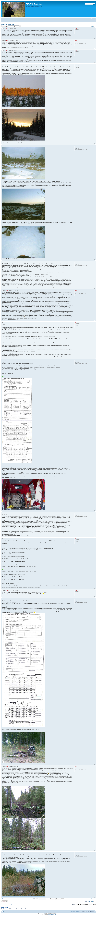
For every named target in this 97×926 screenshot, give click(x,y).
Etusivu (4, 911)
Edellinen (3, 898)
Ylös (94, 38)
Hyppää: (73, 904)
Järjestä (48, 898)
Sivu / (89, 901)
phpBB (44, 913)
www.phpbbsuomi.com (52, 914)
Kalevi (7, 28)
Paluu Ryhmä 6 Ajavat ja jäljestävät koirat (9, 904)
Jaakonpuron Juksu (7, 24)
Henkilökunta (73, 911)
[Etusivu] (14, 9)
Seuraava (93, 898)
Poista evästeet (78, 911)
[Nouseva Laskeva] (60, 898)
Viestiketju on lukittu (3, 26)
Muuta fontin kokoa (94, 18)
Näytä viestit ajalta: (36, 898)
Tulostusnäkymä (91, 18)
